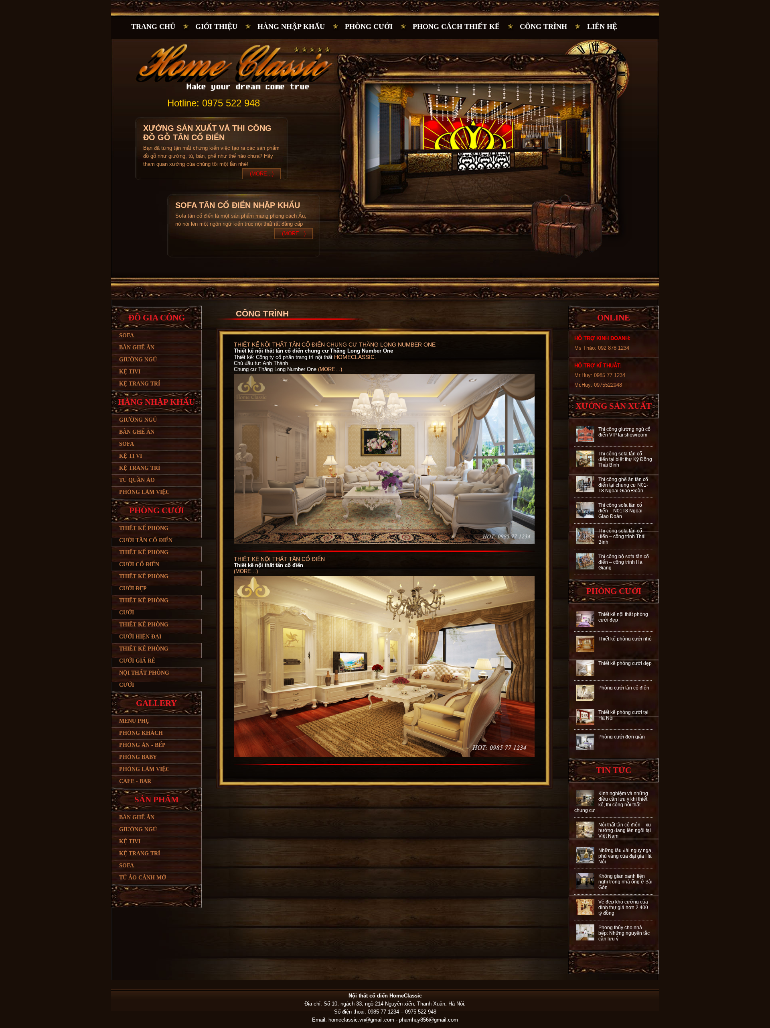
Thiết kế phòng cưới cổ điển (143, 558)
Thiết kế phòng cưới (143, 607)
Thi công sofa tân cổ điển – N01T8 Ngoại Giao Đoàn (620, 510)
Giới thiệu (216, 26)
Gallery (156, 703)
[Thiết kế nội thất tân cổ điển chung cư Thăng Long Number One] (386, 542)
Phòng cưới (369, 26)
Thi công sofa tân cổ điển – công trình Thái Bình (622, 536)
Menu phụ (134, 721)
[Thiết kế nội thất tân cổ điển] (386, 755)
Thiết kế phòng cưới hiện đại (143, 631)
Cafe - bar (135, 781)
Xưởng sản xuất (613, 406)
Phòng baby (138, 757)
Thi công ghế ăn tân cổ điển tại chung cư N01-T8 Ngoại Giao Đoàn (623, 485)
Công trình (543, 26)
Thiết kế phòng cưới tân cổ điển (145, 534)
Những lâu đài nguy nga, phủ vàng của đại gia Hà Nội (625, 856)
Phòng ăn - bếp (142, 745)
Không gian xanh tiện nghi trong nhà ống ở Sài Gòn (625, 881)
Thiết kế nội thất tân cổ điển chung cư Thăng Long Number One (335, 344)
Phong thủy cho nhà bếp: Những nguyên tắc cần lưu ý (624, 933)
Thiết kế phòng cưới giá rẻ (143, 655)
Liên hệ (602, 26)
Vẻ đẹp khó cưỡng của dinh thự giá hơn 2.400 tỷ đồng (623, 907)
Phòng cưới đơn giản (621, 737)
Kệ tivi (129, 372)
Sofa (126, 335)
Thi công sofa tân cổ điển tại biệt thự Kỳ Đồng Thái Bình (625, 459)
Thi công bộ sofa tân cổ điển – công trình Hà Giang (623, 562)
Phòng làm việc (144, 492)
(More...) (262, 174)
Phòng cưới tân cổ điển (623, 688)
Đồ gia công (156, 317)
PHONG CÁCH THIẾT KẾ (456, 26)
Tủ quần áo (137, 480)
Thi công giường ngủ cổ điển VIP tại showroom (624, 432)
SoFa (126, 866)
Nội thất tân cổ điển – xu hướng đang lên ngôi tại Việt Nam (624, 830)
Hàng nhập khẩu (291, 26)
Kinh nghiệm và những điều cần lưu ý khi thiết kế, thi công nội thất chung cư (611, 802)
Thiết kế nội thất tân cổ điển (279, 559)
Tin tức (613, 770)
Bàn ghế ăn (136, 348)
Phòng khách (141, 733)
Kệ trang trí (139, 384)
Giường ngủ (138, 360)
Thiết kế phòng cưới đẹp (143, 582)
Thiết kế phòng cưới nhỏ (625, 639)
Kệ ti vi (130, 456)
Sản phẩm (156, 799)
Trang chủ (153, 26)
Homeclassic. (355, 357)
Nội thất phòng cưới (144, 679)
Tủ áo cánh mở (142, 878)
